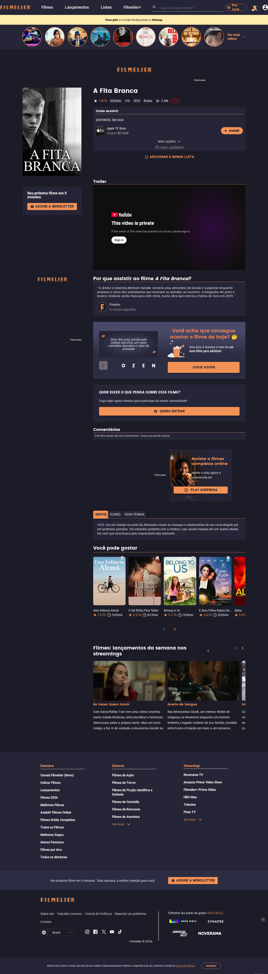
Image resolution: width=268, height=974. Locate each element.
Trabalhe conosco (69, 913)
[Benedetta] (146, 37)
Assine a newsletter (55, 206)
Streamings (192, 766)
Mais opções (167, 141)
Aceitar (211, 966)
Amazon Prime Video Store (203, 782)
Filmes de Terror (124, 783)
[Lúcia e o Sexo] (55, 37)
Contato (46, 922)
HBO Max (190, 797)
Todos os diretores (53, 857)
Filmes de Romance (126, 809)
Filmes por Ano (51, 850)
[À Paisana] (214, 37)
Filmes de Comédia (125, 802)
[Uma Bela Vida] (168, 37)
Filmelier (114, 304)
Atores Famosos (52, 842)
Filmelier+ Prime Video (200, 790)
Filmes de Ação (123, 775)
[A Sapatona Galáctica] (32, 37)
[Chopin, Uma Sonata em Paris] (77, 37)
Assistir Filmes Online (55, 812)
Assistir (234, 130)
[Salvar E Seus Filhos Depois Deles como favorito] (228, 558)
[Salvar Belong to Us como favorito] (193, 558)
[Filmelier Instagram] (87, 932)
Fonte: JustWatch (172, 147)
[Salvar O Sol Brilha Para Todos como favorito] (157, 558)
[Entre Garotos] (100, 37)
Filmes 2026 (49, 797)
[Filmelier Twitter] (104, 932)
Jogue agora (203, 367)
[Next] (175, 629)
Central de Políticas (185, 965)
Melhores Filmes (52, 805)
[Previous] (164, 629)
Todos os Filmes (52, 827)
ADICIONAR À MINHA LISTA (172, 157)
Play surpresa (204, 490)
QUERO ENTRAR (172, 411)
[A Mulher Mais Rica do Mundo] (191, 37)
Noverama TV (193, 775)
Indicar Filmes (50, 783)
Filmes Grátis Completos (57, 820)
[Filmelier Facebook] (95, 932)
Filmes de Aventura (126, 817)
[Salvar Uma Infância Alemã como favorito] (122, 558)
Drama (148, 101)
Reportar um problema (130, 913)
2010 (137, 101)
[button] (70, 932)
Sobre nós (47, 913)
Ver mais (118, 824)
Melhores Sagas (52, 835)
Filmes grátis (112, 19)
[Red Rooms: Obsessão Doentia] (123, 37)
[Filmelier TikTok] (120, 932)
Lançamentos (50, 790)
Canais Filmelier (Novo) (57, 775)
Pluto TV (190, 812)
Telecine (190, 804)
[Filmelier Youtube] (112, 932)
